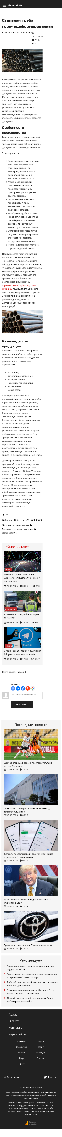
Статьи (8, 520)
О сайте (14, 1021)
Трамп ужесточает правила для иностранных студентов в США (30, 967)
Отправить (21, 704)
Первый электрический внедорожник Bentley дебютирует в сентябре (31, 999)
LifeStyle (40, 1052)
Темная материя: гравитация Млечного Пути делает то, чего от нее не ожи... (22, 577)
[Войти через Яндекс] (28, 688)
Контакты (16, 1028)
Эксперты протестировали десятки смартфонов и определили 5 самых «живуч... (32, 975)
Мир (21, 1058)
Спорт (40, 1046)
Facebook (12, 1077)
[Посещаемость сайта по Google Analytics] (31, 1124)
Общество (21, 1046)
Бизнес (21, 1052)
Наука (40, 1041)
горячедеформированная (17, 525)
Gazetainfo (15, 5)
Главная (21, 1041)
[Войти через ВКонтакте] (18, 688)
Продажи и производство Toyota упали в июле (28, 945)
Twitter (53, 1077)
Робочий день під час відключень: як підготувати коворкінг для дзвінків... (32, 983)
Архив (13, 1014)
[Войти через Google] (32, 688)
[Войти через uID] (13, 688)
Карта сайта (17, 1034)
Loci (6, 514)
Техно (21, 1063)
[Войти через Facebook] (23, 688)
